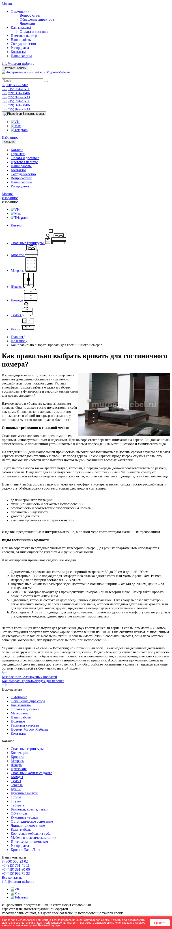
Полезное (18, 721)
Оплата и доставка (34, 31)
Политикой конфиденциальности (57, 922)
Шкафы (16, 765)
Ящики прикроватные (28, 825)
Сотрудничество (23, 44)
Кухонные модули (24, 793)
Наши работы (21, 40)
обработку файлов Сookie (93, 919)
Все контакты (12, 877)
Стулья (16, 801)
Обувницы (19, 813)
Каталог (17, 150)
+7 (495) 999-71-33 (16, 97)
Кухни (16, 789)
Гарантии (18, 154)
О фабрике (19, 697)
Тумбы (16, 781)
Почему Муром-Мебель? (29, 729)
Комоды (17, 777)
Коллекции (19, 753)
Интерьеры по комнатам (29, 841)
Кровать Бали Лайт (25, 850)
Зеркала (17, 785)
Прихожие (19, 769)
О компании (20, 11)
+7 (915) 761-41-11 (16, 89)
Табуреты (18, 805)
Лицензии (27, 23)
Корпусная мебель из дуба (31, 833)
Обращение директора (37, 19)
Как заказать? (21, 27)
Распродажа (20, 48)
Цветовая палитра (24, 35)
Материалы (19, 713)
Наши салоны (21, 56)
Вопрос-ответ (30, 15)
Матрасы (17, 761)
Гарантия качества (25, 725)
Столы (16, 797)
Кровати (17, 757)
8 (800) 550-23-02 (15, 85)
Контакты (18, 52)
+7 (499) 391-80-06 (16, 93)
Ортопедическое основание (32, 821)
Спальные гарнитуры (27, 749)
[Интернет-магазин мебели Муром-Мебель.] (36, 72)
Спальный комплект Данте (31, 773)
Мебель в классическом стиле (33, 837)
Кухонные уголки (24, 817)
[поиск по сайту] (46, 81)
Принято (159, 923)
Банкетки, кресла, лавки (29, 809)
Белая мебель (21, 829)
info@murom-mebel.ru (18, 63)
